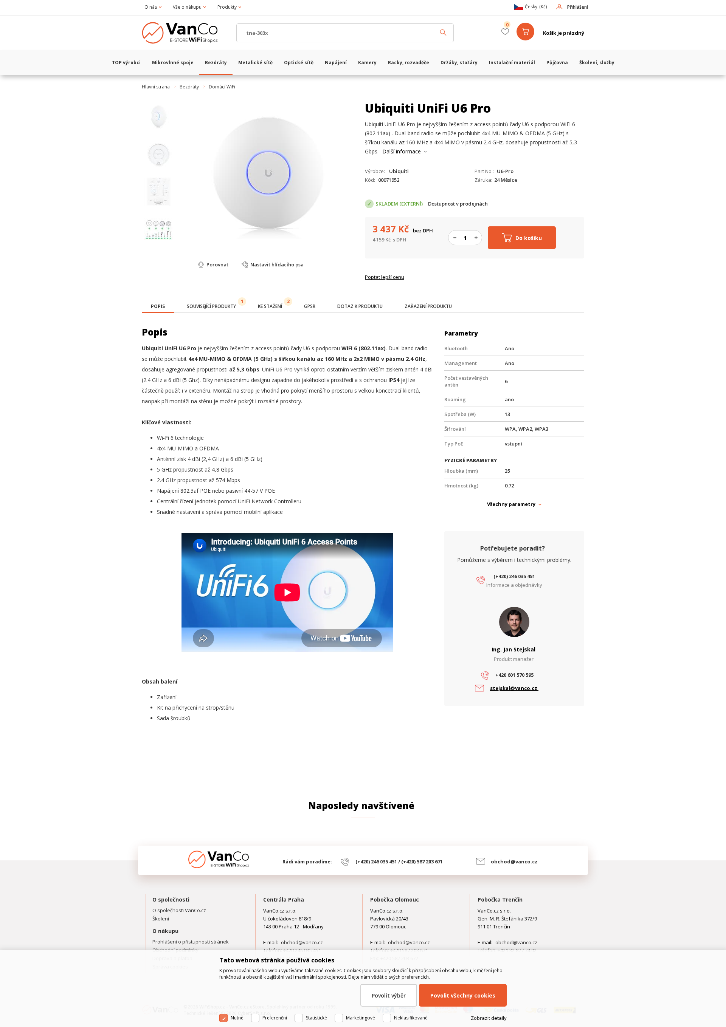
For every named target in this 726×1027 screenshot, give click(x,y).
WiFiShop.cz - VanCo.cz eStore (185, 33)
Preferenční (274, 1018)
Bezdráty (189, 87)
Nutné (237, 1018)
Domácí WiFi (222, 87)
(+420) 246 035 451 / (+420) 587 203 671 (399, 861)
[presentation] (158, 306)
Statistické (316, 1018)
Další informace (401, 151)
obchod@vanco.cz (514, 861)
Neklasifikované (411, 1018)
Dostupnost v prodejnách (458, 203)
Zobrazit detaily (489, 1018)
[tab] (158, 307)
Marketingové (360, 1018)
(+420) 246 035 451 (514, 576)
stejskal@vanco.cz (514, 688)
